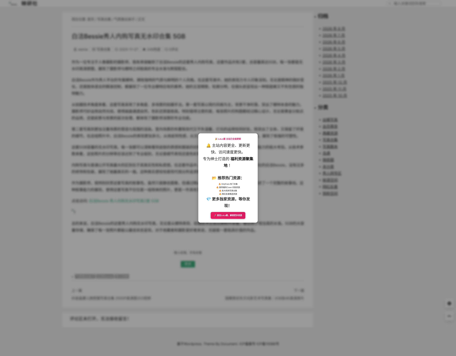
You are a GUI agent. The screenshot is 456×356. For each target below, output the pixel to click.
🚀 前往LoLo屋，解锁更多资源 (228, 215)
